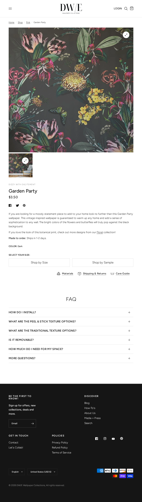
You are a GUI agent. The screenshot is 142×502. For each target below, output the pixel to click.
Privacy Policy (60, 442)
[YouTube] (115, 439)
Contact (13, 442)
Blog (87, 403)
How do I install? (22, 312)
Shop (20, 22)
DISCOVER (91, 396)
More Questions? (22, 358)
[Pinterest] (124, 438)
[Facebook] (99, 438)
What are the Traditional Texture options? (42, 330)
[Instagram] (107, 438)
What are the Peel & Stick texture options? (42, 321)
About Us (89, 413)
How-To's (89, 408)
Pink (28, 22)
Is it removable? (21, 339)
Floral (100, 232)
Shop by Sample (102, 262)
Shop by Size (39, 262)
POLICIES (58, 436)
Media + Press (92, 418)
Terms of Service (61, 452)
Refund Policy (60, 447)
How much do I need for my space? (36, 349)
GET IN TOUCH (19, 436)
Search (88, 423)
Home (11, 22)
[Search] (126, 8)
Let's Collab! (16, 447)
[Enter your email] (32, 423)
